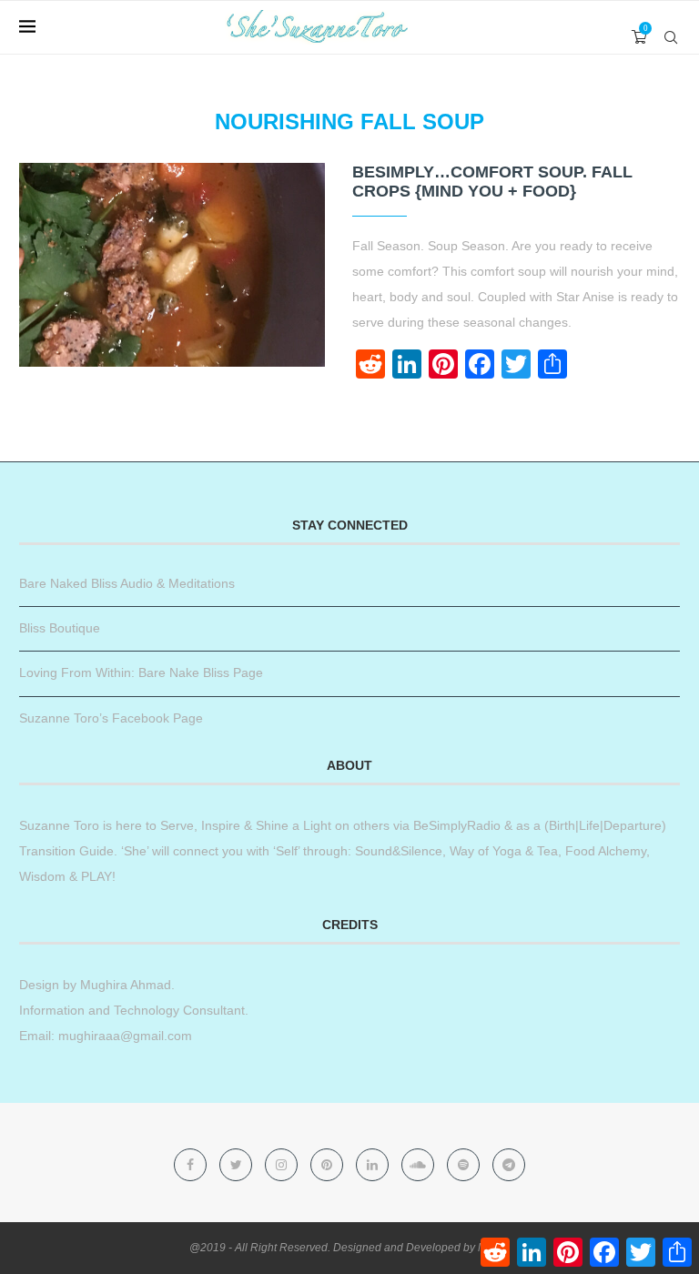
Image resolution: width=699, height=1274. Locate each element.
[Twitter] (237, 1165)
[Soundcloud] (419, 1165)
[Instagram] (283, 1165)
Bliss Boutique (59, 628)
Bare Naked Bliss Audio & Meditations (127, 583)
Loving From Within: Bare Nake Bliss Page (141, 672)
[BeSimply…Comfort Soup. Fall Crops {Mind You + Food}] (172, 265)
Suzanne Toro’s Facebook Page (111, 718)
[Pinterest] (328, 1165)
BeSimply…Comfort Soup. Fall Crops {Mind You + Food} (492, 181)
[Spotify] (465, 1165)
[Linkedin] (374, 1165)
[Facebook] (192, 1165)
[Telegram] (509, 1165)
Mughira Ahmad (123, 984)
